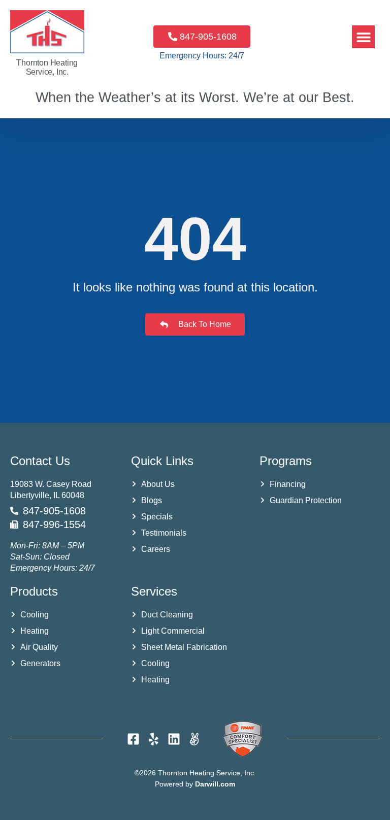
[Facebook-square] (133, 739)
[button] (363, 36)
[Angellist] (194, 739)
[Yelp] (153, 739)
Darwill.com (215, 784)
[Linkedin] (174, 739)
